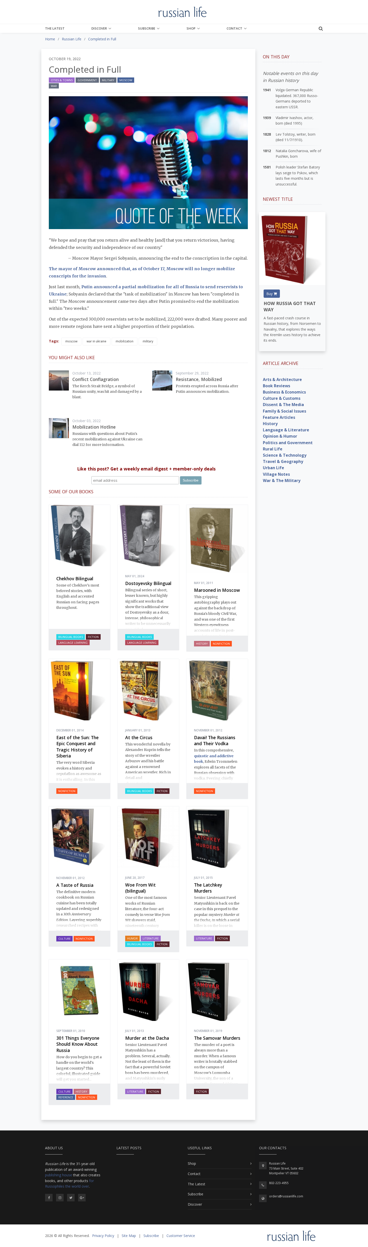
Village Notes (276, 474)
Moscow (125, 80)
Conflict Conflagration (95, 379)
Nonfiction (221, 643)
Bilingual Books (70, 637)
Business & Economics (284, 392)
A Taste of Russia (74, 885)
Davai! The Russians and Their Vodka (214, 740)
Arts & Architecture (282, 379)
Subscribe (146, 28)
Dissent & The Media (283, 404)
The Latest (55, 28)
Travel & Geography (283, 461)
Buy (270, 293)
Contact (234, 28)
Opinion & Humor (280, 436)
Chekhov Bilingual (74, 578)
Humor (132, 938)
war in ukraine (96, 341)
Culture (64, 938)
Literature (151, 938)
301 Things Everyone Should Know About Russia (77, 1044)
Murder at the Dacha (147, 1038)
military (148, 341)
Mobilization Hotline (94, 427)
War (54, 86)
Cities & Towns (62, 80)
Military (108, 80)
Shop (191, 28)
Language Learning (73, 642)
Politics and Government (288, 442)
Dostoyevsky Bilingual (148, 583)
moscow (71, 341)
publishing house (58, 1175)
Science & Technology (284, 455)
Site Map (129, 1235)
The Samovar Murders (217, 1038)
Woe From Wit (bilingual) (140, 888)
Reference (65, 1097)
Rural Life (272, 449)
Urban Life (273, 467)
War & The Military (281, 480)
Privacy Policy (103, 1235)
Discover (99, 28)
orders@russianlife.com (286, 1196)
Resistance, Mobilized (199, 379)
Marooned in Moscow (217, 590)
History (202, 643)
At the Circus (138, 737)
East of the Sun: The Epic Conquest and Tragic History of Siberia (77, 746)
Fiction (93, 637)
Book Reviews (276, 386)
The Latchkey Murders (208, 888)
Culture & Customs (281, 398)
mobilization (124, 341)
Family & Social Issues (284, 411)
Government (87, 80)
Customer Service (180, 1235)
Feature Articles (279, 417)
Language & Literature (286, 430)
